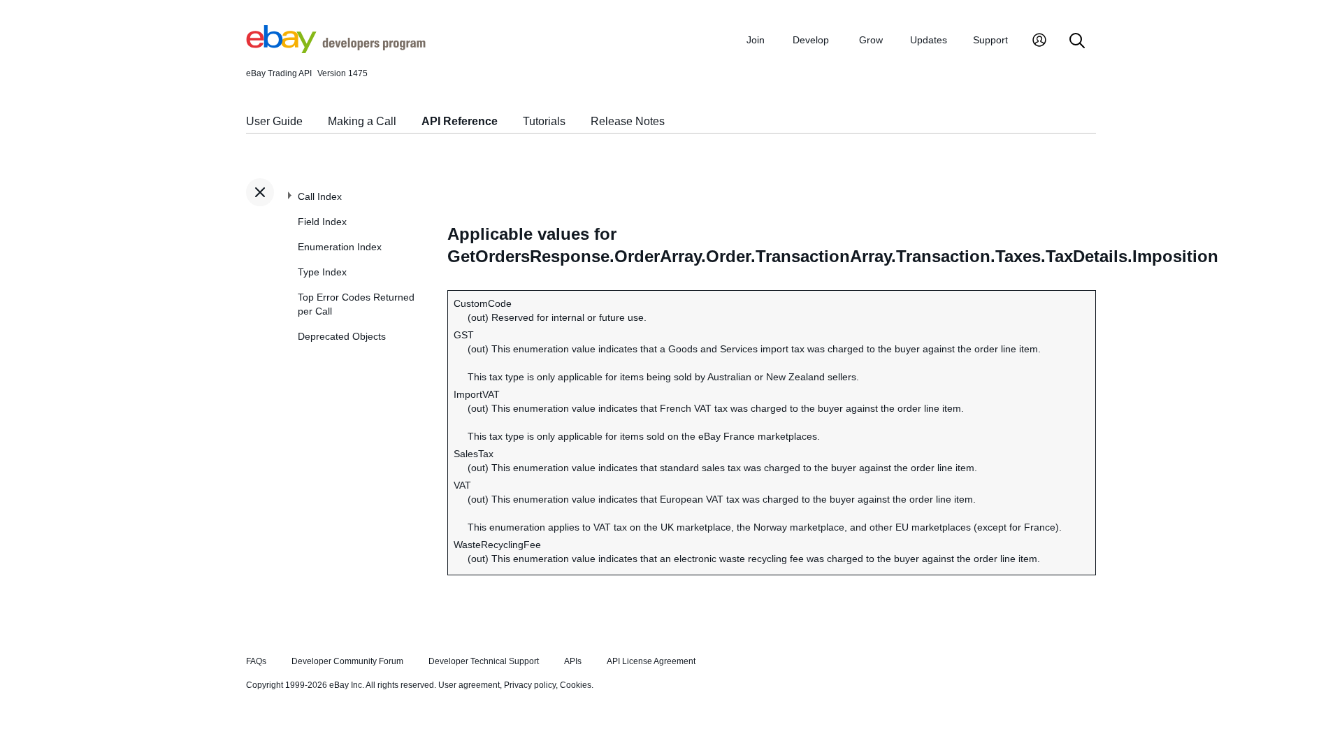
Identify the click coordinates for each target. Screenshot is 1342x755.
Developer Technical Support (483, 661)
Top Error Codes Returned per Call (356, 304)
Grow (871, 39)
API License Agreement (651, 661)
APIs (573, 661)
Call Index (320, 196)
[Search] (1077, 41)
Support (990, 39)
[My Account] (1039, 41)
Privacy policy (530, 685)
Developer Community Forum (347, 661)
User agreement (469, 685)
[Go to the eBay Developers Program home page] (336, 49)
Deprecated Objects (342, 336)
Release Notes (628, 121)
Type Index (322, 272)
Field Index (322, 221)
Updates (928, 39)
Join (755, 39)
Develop (811, 39)
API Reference (459, 121)
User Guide (274, 121)
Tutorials (544, 121)
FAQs (256, 661)
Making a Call (362, 121)
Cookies (575, 685)
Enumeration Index (340, 246)
